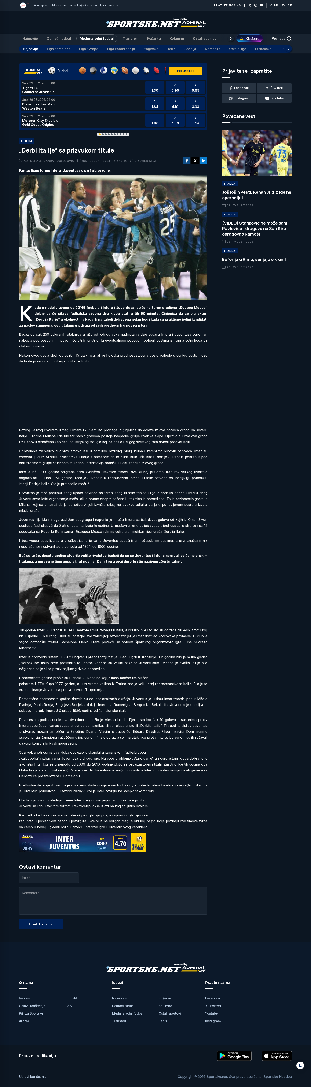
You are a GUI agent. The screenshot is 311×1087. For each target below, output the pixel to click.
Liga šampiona (58, 49)
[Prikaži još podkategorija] (289, 49)
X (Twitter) (213, 1006)
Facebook (212, 998)
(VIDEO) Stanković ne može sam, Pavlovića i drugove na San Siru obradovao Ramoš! (255, 228)
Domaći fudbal (59, 38)
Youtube (211, 1013)
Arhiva (24, 1021)
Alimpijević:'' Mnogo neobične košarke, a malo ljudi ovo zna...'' (78, 5)
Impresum (26, 998)
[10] (23, 5)
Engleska (151, 49)
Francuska (263, 49)
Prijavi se (283, 5)
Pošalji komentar (41, 924)
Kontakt (71, 998)
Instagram (213, 1021)
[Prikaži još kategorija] (231, 38)
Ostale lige (237, 49)
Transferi (130, 38)
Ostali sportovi (205, 38)
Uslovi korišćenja (32, 1006)
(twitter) (277, 88)
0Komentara (145, 160)
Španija (190, 49)
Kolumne (177, 38)
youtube (277, 98)
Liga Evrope (88, 49)
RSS (69, 1006)
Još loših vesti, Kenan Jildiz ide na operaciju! (256, 194)
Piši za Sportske (31, 1013)
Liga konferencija (121, 49)
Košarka (154, 38)
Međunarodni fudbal (97, 38)
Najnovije (30, 38)
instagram (242, 98)
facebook (241, 88)
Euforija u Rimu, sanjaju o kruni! (254, 259)
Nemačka (212, 49)
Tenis (163, 1021)
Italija (171, 49)
